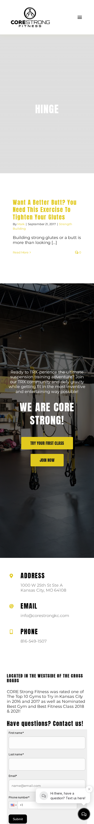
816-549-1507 (34, 641)
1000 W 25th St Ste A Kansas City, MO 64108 (43, 588)
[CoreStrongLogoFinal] (29, 6)
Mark (21, 224)
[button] (13, 805)
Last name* (16, 754)
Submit (18, 819)
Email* (13, 776)
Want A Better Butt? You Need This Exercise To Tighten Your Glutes (45, 209)
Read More (21, 252)
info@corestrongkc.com (45, 615)
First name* (16, 733)
